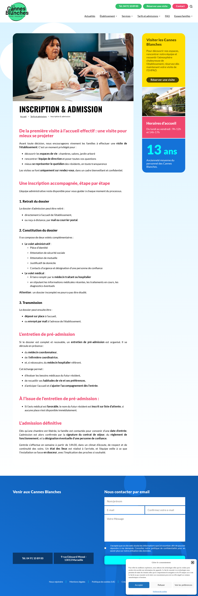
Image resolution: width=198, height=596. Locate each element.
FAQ (167, 16)
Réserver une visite (157, 6)
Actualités (89, 16)
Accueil (23, 116)
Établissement (107, 16)
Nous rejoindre (56, 581)
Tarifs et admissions (147, 16)
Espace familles (182, 16)
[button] (192, 562)
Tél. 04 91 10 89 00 (128, 6)
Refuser (161, 585)
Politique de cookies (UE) (103, 581)
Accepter (139, 585)
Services (126, 16)
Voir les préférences (183, 585)
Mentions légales (77, 581)
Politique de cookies (160, 591)
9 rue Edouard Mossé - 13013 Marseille (74, 558)
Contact (180, 6)
